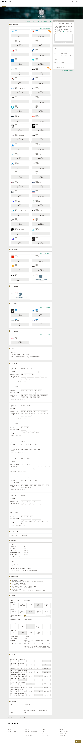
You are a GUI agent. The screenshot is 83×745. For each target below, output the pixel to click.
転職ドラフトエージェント (13, 731)
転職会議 (63, 740)
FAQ (43, 731)
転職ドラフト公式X (28, 735)
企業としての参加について (47, 735)
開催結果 (12, 5)
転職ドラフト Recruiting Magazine (31, 731)
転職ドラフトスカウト (12, 729)
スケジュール (18, 5)
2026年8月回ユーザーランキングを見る (32, 21)
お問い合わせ (64, 31)
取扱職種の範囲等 (62, 735)
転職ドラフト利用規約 (63, 731)
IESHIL (67, 740)
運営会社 (61, 729)
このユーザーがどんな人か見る (67, 70)
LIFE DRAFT (27, 733)
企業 (8, 5)
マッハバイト (59, 740)
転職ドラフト (10, 717)
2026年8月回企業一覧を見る (46, 21)
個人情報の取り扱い (63, 733)
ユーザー (4, 5)
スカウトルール (26, 5)
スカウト (15, 717)
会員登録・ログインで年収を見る (45, 28)
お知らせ (44, 729)
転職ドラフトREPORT (29, 729)
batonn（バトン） (72, 740)
